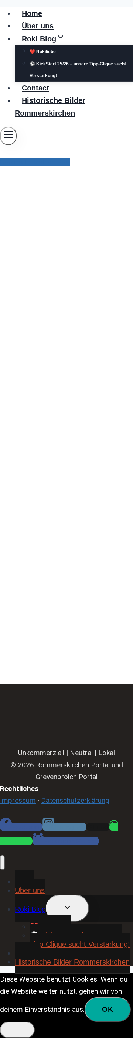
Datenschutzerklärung (75, 800)
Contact (35, 88)
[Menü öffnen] (8, 136)
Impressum (18, 800)
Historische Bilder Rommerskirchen (50, 106)
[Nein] (17, 1030)
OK (107, 1009)
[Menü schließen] (2, 862)
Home (32, 13)
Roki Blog (30, 909)
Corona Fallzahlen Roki (35, 162)
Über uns (38, 26)
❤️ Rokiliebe (43, 51)
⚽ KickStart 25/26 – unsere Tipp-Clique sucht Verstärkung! (78, 69)
